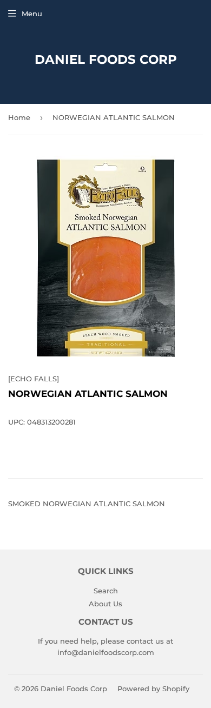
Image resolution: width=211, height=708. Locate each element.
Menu (32, 13)
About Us (105, 603)
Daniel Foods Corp (106, 59)
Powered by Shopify (153, 688)
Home (19, 117)
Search (106, 590)
